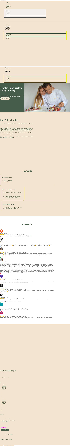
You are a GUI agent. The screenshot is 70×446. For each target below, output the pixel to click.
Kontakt (8, 7)
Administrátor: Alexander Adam (6, 377)
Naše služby (8, 3)
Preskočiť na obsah (3, 0)
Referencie (8, 6)
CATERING (8, 5)
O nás (7, 2)
